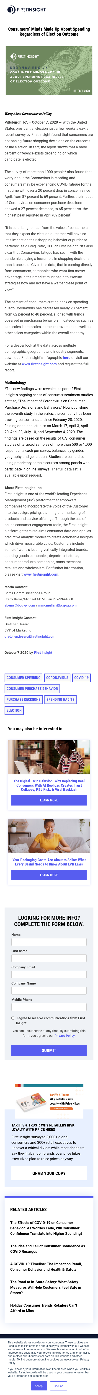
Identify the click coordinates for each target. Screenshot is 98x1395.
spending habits (60, 699)
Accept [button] (39, 1386)
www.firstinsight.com (39, 364)
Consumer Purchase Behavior (32, 688)
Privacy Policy (64, 1035)
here (66, 358)
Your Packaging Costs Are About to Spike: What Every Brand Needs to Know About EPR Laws (49, 862)
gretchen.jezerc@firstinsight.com (30, 636)
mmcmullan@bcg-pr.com (57, 605)
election (14, 710)
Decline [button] (58, 1386)
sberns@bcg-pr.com (20, 605)
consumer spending (23, 678)
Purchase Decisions (24, 699)
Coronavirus (57, 678)
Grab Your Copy (49, 1173)
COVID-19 (81, 678)
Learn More (49, 800)
